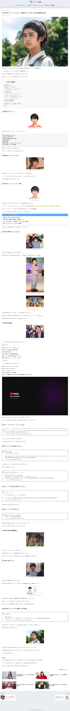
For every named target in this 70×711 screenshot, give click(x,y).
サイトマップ (40, 5)
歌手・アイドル (22, 5)
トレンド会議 (37, 2)
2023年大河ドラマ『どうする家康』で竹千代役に (12, 103)
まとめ (5, 105)
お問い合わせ (47, 5)
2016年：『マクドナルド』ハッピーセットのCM (13, 93)
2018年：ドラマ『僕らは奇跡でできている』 (12, 95)
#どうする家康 (37, 618)
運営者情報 (53, 5)
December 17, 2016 (27, 433)
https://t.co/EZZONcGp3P (45, 618)
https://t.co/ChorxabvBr (42, 497)
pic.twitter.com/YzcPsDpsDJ (30, 457)
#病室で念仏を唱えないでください (31, 497)
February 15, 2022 (20, 518)
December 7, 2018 (18, 479)
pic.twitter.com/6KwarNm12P (51, 497)
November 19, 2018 (16, 459)
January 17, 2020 (17, 499)
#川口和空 (19, 497)
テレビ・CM (35, 5)
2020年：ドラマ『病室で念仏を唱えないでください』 (14, 96)
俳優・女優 (66, 669)
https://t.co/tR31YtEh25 (9, 457)
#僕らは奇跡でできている (20, 457)
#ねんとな (23, 497)
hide (13, 82)
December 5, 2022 (28, 620)
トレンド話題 (28, 5)
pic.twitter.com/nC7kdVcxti (16, 516)
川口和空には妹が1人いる (9, 101)
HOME (35, 706)
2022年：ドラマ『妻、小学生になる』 (11, 97)
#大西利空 (15, 497)
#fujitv (14, 457)
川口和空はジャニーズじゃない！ (10, 86)
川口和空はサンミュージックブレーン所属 (12, 88)
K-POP (16, 5)
